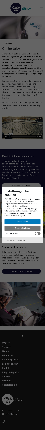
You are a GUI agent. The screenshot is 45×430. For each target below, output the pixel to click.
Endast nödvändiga (22, 228)
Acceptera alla (22, 222)
